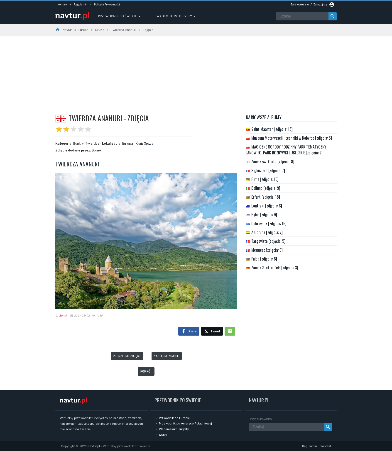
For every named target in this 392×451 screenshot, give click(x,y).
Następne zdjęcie (166, 356)
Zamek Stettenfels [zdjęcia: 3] (274, 268)
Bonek (97, 150)
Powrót (146, 371)
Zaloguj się (320, 4)
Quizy (163, 434)
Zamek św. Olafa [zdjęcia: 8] (272, 161)
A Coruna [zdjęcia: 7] (267, 232)
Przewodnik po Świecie (120, 16)
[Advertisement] (196, 69)
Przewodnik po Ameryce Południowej (185, 423)
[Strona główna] (72, 16)
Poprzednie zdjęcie (127, 356)
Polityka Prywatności (107, 4)
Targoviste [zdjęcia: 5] (268, 241)
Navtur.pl (94, 446)
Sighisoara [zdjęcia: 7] (268, 170)
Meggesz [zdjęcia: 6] (267, 250)
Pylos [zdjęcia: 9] (264, 214)
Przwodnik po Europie (174, 418)
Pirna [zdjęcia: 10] (265, 179)
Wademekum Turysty (174, 429)
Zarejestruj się (300, 4)
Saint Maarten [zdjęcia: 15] (272, 129)
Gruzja (148, 143)
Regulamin (80, 4)
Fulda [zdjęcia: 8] (264, 259)
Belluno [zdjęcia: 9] (265, 188)
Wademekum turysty (176, 16)
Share (192, 331)
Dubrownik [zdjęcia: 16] (269, 223)
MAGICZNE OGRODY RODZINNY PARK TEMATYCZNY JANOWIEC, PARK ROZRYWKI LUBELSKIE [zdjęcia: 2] (286, 150)
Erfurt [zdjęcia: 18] (265, 197)
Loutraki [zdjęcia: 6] (266, 206)
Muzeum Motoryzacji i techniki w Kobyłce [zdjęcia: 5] (291, 138)
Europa (127, 143)
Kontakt (62, 4)
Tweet (215, 331)
